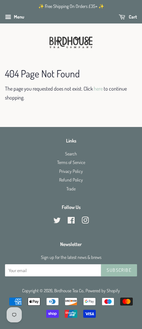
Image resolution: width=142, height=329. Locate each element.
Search (71, 153)
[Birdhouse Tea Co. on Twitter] (57, 221)
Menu (18, 17)
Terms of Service (71, 162)
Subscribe (119, 270)
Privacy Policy (71, 171)
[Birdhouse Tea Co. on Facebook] (71, 221)
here (98, 88)
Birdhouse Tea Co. (69, 290)
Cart (132, 17)
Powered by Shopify (103, 290)
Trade (71, 188)
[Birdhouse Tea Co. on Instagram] (85, 221)
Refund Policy (71, 180)
